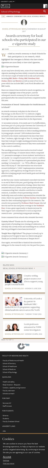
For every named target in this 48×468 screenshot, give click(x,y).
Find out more (8, 463)
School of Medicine (9, 369)
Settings (6, 460)
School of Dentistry (9, 363)
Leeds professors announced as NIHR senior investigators (32, 327)
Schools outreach (8, 393)
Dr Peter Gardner (30, 198)
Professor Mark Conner (31, 203)
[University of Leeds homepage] (45, 6)
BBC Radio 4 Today (16, 78)
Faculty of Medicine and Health (13, 360)
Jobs (4, 431)
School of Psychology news (14, 29)
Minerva (5, 415)
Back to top (6, 340)
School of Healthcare (10, 366)
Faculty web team (9, 390)
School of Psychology (10, 11)
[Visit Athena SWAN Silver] (24, 347)
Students (6, 418)
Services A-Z (7, 403)
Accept (7, 456)
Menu (6, 6)
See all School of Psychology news (18, 268)
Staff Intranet (7, 406)
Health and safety (9, 382)
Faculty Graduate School (11, 421)
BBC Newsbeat (30, 78)
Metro (10, 81)
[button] (45, 11)
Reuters (19, 81)
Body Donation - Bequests (11, 384)
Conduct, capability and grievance (14, 387)
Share (6, 49)
